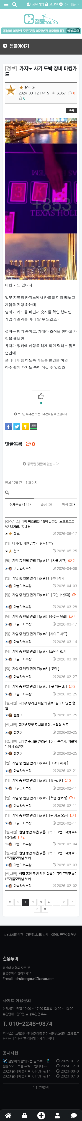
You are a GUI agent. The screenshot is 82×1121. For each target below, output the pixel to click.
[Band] (33, 426)
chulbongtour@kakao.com (34, 979)
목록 (71, 110)
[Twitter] (16, 426)
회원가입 (38, 4)
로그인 (53, 4)
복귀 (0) (67, 505)
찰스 (27, 87)
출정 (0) (46, 505)
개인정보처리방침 (37, 935)
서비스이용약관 (13, 935)
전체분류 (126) (20, 505)
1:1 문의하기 (41, 1087)
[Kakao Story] (25, 426)
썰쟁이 (18, 715)
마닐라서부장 (22, 569)
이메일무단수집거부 (63, 935)
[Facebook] (8, 426)
